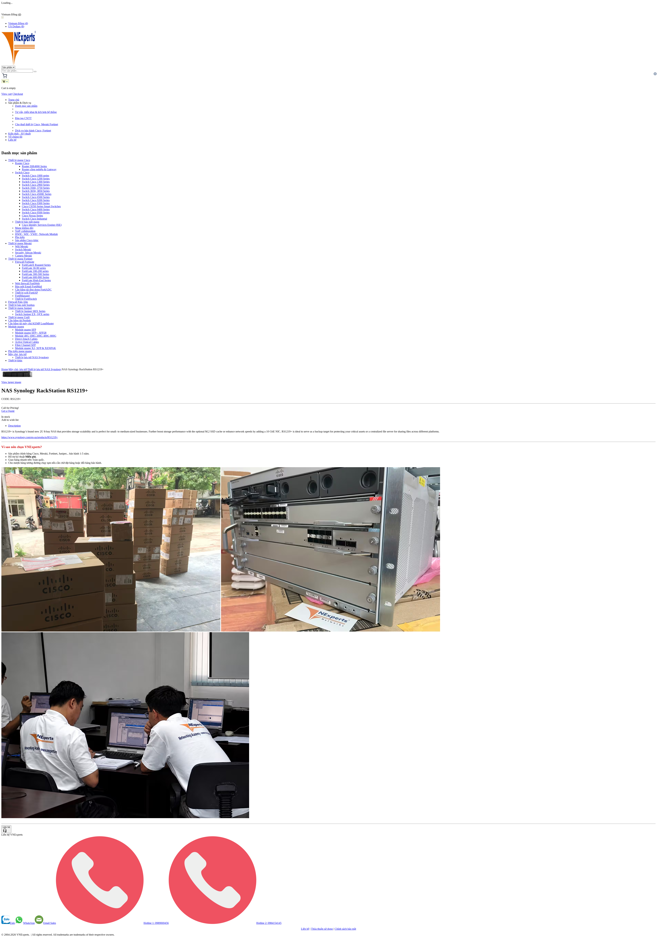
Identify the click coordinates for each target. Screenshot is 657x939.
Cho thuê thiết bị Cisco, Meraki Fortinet (36, 124)
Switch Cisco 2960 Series (36, 184)
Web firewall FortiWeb (27, 283)
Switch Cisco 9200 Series (36, 200)
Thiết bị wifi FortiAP (26, 292)
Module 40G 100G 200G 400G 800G (35, 335)
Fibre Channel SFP (25, 345)
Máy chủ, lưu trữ (17, 354)
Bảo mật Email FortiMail (28, 286)
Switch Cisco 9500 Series (36, 212)
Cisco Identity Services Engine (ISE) (42, 224)
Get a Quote (8, 410)
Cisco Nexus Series (32, 215)
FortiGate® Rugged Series (36, 264)
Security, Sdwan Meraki (28, 252)
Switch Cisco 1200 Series (36, 178)
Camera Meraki (23, 255)
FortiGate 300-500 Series (35, 274)
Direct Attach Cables (26, 338)
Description (14, 425)
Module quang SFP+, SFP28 (30, 332)
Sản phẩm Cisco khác (26, 240)
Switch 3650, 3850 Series (36, 191)
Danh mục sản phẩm (26, 105)
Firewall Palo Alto (18, 301)
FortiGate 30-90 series (34, 268)
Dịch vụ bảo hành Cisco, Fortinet (33, 130)
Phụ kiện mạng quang (20, 351)
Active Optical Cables (27, 342)
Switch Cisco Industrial (34, 218)
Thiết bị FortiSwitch (26, 298)
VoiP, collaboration (25, 231)
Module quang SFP (25, 329)
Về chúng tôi (15, 136)
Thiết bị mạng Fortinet (20, 258)
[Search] (35, 71)
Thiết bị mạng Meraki (20, 243)
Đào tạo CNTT (23, 118)
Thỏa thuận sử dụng (322, 928)
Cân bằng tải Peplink (19, 320)
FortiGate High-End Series (36, 280)
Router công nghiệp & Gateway (39, 169)
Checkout (17, 93)
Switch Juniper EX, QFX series (32, 314)
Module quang (16, 326)
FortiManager (22, 295)
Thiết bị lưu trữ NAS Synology (32, 357)
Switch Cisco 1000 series (35, 175)
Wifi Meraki (21, 246)
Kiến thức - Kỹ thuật (19, 133)
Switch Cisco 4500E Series (36, 194)
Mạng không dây (24, 227)
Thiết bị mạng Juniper (20, 308)
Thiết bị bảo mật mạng (27, 221)
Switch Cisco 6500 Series (36, 197)
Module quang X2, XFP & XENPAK (35, 348)
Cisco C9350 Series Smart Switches (41, 206)
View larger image (11, 382)
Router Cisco (22, 163)
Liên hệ (12, 139)
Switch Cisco (22, 172)
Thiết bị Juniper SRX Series (30, 311)
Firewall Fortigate (24, 261)
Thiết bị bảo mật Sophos (21, 305)
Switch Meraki (23, 249)
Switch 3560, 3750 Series (36, 187)
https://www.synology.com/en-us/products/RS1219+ (29, 437)
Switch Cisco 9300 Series (36, 203)
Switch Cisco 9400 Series (36, 209)
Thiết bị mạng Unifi (19, 317)
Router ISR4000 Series (34, 166)
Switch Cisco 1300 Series (36, 181)
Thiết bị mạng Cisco (19, 160)
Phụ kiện (20, 237)
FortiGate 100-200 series (35, 271)
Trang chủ (13, 99)
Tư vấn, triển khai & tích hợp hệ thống (36, 112)
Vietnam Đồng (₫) (18, 23)
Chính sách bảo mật (345, 928)
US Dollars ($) (16, 26)
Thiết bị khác (15, 360)
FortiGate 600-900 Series (35, 277)
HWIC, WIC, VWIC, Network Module (36, 234)
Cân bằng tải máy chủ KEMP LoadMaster (31, 323)
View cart (6, 93)
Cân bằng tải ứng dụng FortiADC (33, 289)
